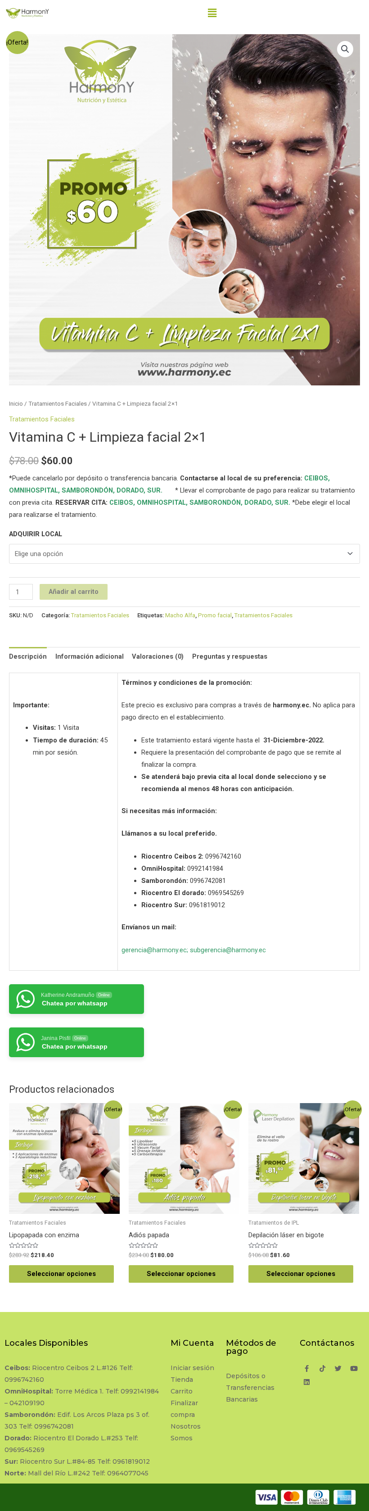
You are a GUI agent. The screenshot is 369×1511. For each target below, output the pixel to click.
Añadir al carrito (74, 592)
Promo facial (215, 615)
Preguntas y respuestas (229, 656)
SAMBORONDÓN (87, 490)
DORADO (130, 490)
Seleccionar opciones (61, 1274)
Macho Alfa (180, 615)
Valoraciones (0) (158, 656)
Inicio (16, 403)
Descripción (28, 656)
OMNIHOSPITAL (33, 490)
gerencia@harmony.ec (154, 950)
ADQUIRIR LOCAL (35, 534)
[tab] (28, 656)
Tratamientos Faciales (57, 403)
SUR (154, 490)
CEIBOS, (317, 478)
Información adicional (89, 656)
